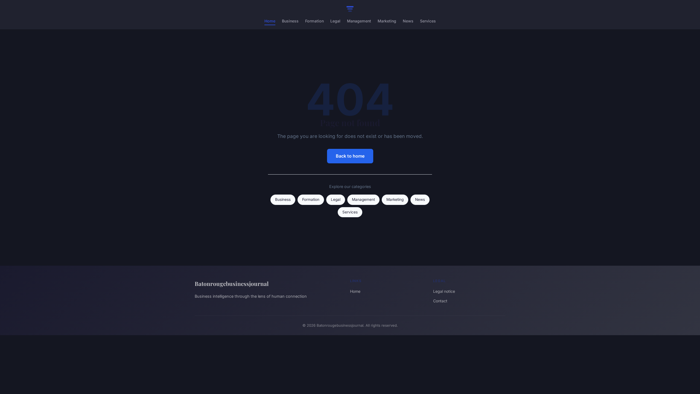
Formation (314, 21)
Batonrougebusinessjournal (232, 283)
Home (269, 21)
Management (359, 21)
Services (428, 21)
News (408, 21)
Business (290, 21)
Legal (335, 21)
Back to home (350, 156)
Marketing (387, 21)
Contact (440, 301)
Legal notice (444, 291)
